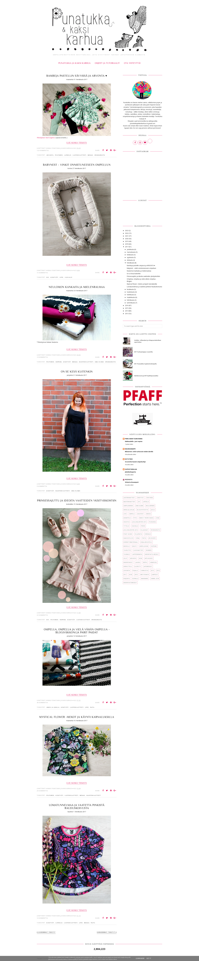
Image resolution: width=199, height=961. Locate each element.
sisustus (127, 522)
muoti (134, 546)
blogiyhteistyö (142, 509)
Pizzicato (128, 479)
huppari (59, 362)
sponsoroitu (100, 155)
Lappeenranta (137, 554)
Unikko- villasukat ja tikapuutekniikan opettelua (147, 341)
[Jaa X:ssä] (107, 150)
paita (92, 707)
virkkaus (148, 534)
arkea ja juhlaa (52, 707)
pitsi (135, 518)
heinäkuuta (130, 263)
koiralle (135, 578)
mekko (90, 155)
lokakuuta (130, 255)
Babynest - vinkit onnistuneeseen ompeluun (77, 164)
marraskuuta (131, 252)
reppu (145, 562)
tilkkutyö (127, 550)
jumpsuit (155, 574)
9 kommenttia (42, 486)
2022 (126, 233)
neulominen (150, 505)
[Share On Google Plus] (114, 150)
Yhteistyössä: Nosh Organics (46, 138)
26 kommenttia (42, 791)
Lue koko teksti (77, 143)
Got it (149, 958)
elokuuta (130, 260)
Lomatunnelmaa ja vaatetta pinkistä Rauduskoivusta (76, 807)
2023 (126, 230)
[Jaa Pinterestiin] (111, 150)
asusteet (140, 514)
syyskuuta (130, 257)
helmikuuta (130, 300)
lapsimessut (148, 566)
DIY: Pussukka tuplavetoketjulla (145, 364)
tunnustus (144, 570)
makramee (144, 578)
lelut (125, 558)
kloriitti (138, 566)
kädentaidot (128, 562)
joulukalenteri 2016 (131, 530)
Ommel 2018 (155, 578)
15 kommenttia (42, 273)
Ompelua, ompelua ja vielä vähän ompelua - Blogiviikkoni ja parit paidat (77, 631)
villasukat (144, 530)
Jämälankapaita (130, 472)
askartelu (127, 518)
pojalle (135, 570)
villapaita (138, 534)
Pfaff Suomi (128, 534)
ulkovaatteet (138, 550)
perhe (143, 526)
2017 (126, 247)
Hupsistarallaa (131, 469)
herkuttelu (128, 566)
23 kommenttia (42, 615)
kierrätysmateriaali (131, 542)
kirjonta (127, 578)
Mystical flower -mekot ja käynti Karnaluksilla (76, 717)
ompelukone (143, 546)
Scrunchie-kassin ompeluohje (135, 462)
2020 (126, 239)
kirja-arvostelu (146, 542)
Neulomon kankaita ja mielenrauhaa (77, 287)
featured (59, 155)
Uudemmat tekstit (47, 932)
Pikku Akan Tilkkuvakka (133, 439)
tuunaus (127, 554)
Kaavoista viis (128, 538)
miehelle (127, 546)
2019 (126, 241)
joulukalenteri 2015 (139, 522)
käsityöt (54, 277)
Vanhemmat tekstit (106, 932)
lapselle (67, 155)
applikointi (149, 558)
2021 (126, 236)
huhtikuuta (130, 295)
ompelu (132, 514)
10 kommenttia (42, 918)
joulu (153, 509)
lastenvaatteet (79, 155)
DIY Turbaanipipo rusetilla (143, 352)
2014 (126, 311)
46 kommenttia (42, 702)
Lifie (61, 277)
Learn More (140, 958)
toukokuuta (131, 292)
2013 (126, 313)
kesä (140, 558)
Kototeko (129, 459)
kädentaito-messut (152, 554)
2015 (126, 308)
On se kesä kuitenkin (77, 371)
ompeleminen (128, 505)
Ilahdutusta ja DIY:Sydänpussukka (146, 376)
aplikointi (152, 538)
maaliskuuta (131, 297)
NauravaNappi (130, 449)
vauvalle (68, 277)
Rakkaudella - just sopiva (133, 441)
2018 (126, 244)
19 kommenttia (42, 357)
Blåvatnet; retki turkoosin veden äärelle (139, 451)
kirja (138, 538)
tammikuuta (131, 303)
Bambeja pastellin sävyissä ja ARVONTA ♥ (76, 75)
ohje (157, 518)
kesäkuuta (130, 289)
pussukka (152, 522)
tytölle (126, 526)
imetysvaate (144, 574)
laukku (137, 562)
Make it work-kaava (146, 518)
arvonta (50, 155)
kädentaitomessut (130, 582)
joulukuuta (130, 249)
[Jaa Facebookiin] (103, 150)
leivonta (127, 570)
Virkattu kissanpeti (132, 482)
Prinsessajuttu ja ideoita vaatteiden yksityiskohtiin (76, 500)
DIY (47, 277)
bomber (149, 550)
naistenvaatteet (86, 362)
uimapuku (153, 562)
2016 (126, 305)
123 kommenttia (43, 150)
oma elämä (99, 362)
